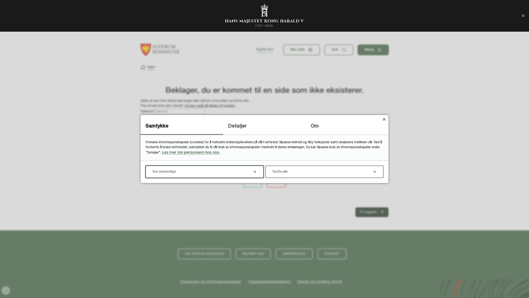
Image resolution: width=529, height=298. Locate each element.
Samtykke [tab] (156, 126)
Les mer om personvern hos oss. (191, 152)
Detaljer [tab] (237, 126)
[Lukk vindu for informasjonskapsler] (384, 119)
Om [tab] (315, 126)
